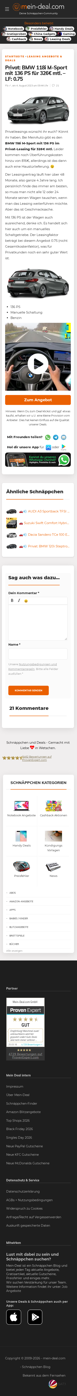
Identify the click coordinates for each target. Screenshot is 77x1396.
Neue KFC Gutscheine (22, 1155)
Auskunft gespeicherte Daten (28, 1225)
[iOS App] (48, 447)
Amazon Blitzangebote (23, 1112)
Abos (12, 892)
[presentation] (12, 601)
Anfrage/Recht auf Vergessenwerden (33, 1217)
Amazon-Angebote (21, 901)
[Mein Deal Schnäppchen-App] (38, 1317)
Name (14, 644)
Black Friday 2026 (19, 1129)
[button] (12, 601)
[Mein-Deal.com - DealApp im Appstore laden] (17, 1317)
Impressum (14, 1086)
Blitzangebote (18, 927)
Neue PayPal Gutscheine (24, 1146)
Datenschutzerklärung (23, 1191)
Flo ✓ (8, 85)
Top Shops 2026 (18, 1121)
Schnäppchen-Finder (21, 1104)
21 (57, 85)
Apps (12, 909)
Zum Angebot (38, 400)
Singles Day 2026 (19, 1138)
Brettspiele (16, 935)
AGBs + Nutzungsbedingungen (29, 1200)
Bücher (14, 944)
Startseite (14, 56)
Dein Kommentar (23, 593)
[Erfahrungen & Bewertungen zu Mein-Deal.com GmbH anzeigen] (25, 1029)
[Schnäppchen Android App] (63, 447)
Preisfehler (14, 1278)
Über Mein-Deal (18, 1095)
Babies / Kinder (18, 918)
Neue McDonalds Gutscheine (27, 1163)
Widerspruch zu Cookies (24, 1208)
